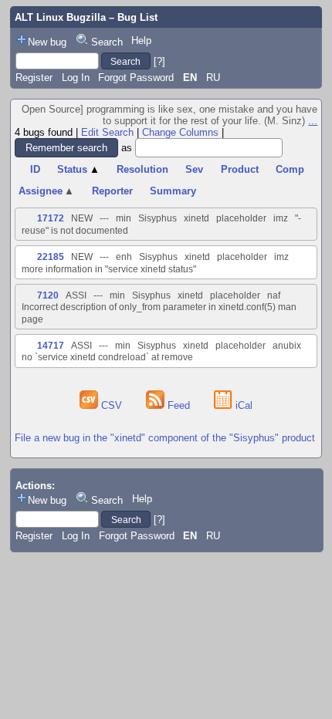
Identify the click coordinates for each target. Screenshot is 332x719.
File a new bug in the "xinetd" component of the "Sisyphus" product (165, 438)
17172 (50, 218)
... (312, 121)
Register (34, 77)
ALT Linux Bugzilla (60, 17)
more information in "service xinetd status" (109, 269)
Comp (290, 169)
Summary (173, 191)
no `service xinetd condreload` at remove (107, 357)
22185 (50, 256)
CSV (111, 405)
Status (78, 169)
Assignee (47, 191)
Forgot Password (136, 77)
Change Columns (180, 132)
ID (35, 169)
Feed (178, 405)
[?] (159, 61)
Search (107, 42)
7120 (48, 295)
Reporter (112, 191)
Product (240, 169)
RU (213, 77)
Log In (76, 77)
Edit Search (107, 132)
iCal (242, 405)
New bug (47, 42)
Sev (194, 169)
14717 (50, 345)
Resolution (142, 169)
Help (141, 40)
